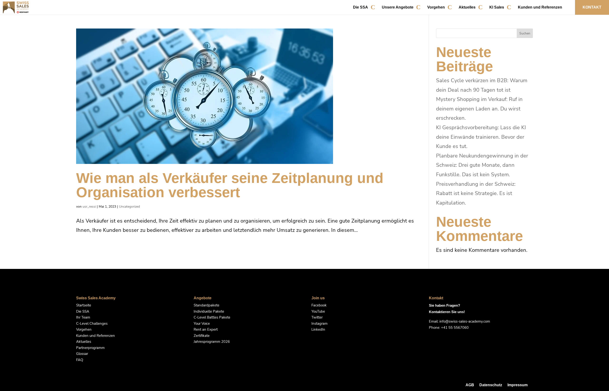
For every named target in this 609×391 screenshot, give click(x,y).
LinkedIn (318, 329)
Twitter (317, 317)
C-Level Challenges (92, 323)
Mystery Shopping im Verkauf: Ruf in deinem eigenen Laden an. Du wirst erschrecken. (479, 109)
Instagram (319, 323)
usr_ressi (89, 206)
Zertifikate (202, 335)
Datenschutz (490, 385)
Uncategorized (129, 206)
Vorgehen (436, 7)
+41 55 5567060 (455, 327)
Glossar (82, 353)
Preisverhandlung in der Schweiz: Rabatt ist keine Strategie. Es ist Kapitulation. (476, 193)
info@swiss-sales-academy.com (464, 321)
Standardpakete (206, 305)
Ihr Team (83, 317)
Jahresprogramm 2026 (212, 341)
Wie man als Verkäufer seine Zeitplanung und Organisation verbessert (229, 185)
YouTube (318, 311)
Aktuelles (467, 7)
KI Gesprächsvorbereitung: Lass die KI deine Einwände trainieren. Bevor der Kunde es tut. (481, 137)
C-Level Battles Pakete (212, 317)
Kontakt (592, 7)
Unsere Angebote (397, 7)
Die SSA (360, 7)
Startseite (83, 305)
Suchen (524, 33)
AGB (470, 385)
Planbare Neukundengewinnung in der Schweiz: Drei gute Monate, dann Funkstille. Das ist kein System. (482, 165)
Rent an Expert (206, 329)
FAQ (79, 360)
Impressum (517, 385)
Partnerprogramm (90, 347)
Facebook (319, 305)
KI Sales (496, 7)
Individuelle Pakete (209, 311)
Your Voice (202, 323)
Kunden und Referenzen (540, 7)
